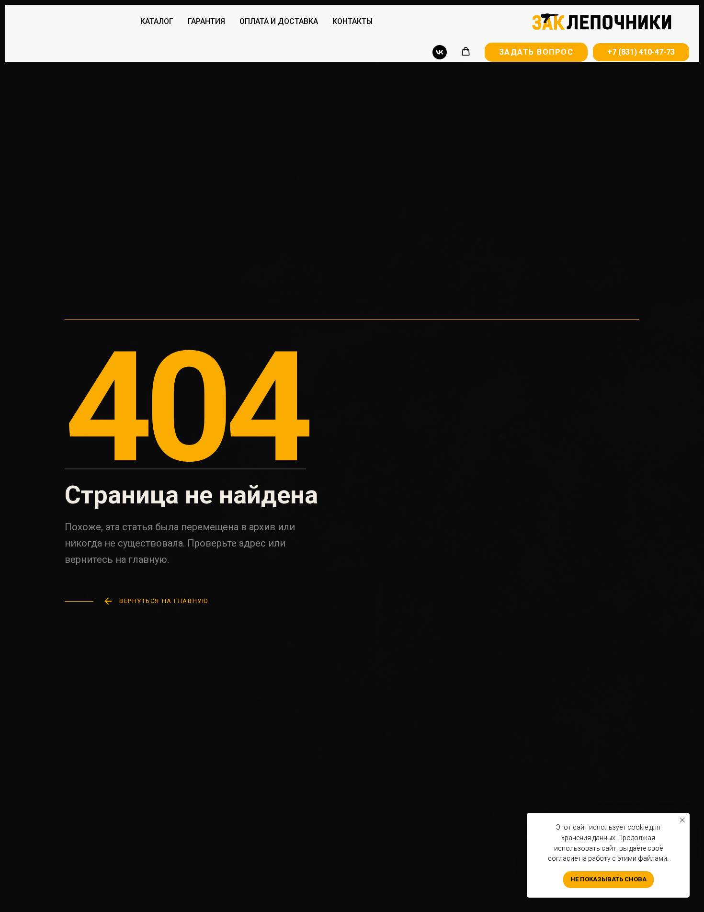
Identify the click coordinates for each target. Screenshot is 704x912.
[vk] (439, 52)
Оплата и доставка (278, 21)
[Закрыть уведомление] (682, 820)
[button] (465, 51)
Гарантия (206, 21)
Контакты (352, 21)
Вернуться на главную (163, 600)
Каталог (156, 21)
